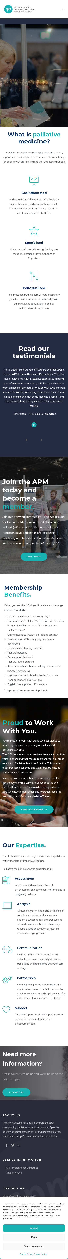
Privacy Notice (40, 1254)
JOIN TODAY (34, 92)
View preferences (34, 1246)
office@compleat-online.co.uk (19, 1196)
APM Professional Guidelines (22, 1167)
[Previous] (27, 440)
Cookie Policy (26, 1254)
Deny (34, 1237)
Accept (34, 1228)
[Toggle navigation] (54, 9)
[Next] (41, 440)
